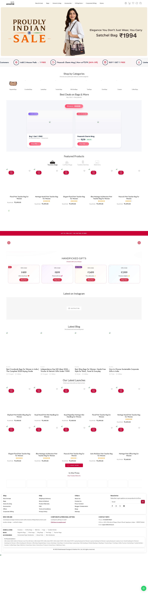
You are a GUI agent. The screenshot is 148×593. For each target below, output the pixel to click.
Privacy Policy (43, 511)
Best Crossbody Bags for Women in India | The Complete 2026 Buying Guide (22, 370)
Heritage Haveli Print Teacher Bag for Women (46, 198)
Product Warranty (44, 504)
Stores (102, 3)
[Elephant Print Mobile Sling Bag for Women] (19, 399)
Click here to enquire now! (58, 522)
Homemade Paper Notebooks (26, 535)
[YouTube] (124, 506)
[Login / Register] (126, 3)
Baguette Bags (22, 532)
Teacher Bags (57, 532)
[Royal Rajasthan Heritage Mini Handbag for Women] (74, 399)
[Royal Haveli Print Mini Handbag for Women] (46, 399)
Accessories (68, 3)
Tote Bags (48, 532)
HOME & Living (8, 530)
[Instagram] (116, 506)
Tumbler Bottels (52, 529)
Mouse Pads (39, 535)
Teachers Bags (52, 165)
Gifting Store (78, 3)
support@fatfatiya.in (108, 524)
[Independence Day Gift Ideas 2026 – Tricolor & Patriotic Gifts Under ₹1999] (57, 348)
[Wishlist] (29, 170)
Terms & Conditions (45, 509)
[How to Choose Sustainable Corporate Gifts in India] (125, 348)
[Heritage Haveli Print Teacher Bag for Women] (46, 181)
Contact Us (78, 501)
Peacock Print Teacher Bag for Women (129, 198)
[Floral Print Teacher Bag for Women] (19, 181)
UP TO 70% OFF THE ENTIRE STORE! (74, 233)
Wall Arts (97, 165)
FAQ (40, 506)
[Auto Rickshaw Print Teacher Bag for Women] (101, 438)
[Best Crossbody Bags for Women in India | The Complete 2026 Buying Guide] (22, 348)
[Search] (140, 3)
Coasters (20, 529)
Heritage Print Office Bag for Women (129, 455)
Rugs (43, 529)
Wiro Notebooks (50, 535)
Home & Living (57, 3)
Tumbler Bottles (83, 165)
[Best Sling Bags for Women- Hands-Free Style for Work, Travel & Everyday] (91, 348)
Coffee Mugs (67, 165)
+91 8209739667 (107, 519)
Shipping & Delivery (45, 498)
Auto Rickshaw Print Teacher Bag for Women (101, 455)
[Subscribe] (143, 502)
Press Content (79, 504)
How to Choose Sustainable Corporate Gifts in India (124, 370)
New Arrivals (39, 3)
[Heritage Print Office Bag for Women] (129, 438)
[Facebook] (112, 506)
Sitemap (77, 511)
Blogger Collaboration (81, 506)
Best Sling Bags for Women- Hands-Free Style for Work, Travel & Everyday (90, 370)
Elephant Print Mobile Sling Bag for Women (19, 416)
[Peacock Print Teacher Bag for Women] (129, 181)
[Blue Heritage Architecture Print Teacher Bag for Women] (101, 181)
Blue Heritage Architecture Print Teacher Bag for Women (101, 198)
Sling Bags (40, 532)
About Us (77, 498)
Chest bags (31, 532)
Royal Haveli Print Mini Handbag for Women (47, 416)
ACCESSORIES (7, 535)
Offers (5, 509)
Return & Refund (44, 501)
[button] (3, 32)
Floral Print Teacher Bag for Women (19, 198)
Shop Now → (83, 144)
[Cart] (129, 3)
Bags (47, 3)
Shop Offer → (35, 144)
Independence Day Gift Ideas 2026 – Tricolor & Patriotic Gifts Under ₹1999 (55, 370)
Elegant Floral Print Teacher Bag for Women (74, 198)
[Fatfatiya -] (10, 3)
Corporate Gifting (91, 3)
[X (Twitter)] (120, 506)
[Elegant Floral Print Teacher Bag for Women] (74, 181)
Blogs (8, 367)
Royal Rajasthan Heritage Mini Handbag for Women (74, 416)
